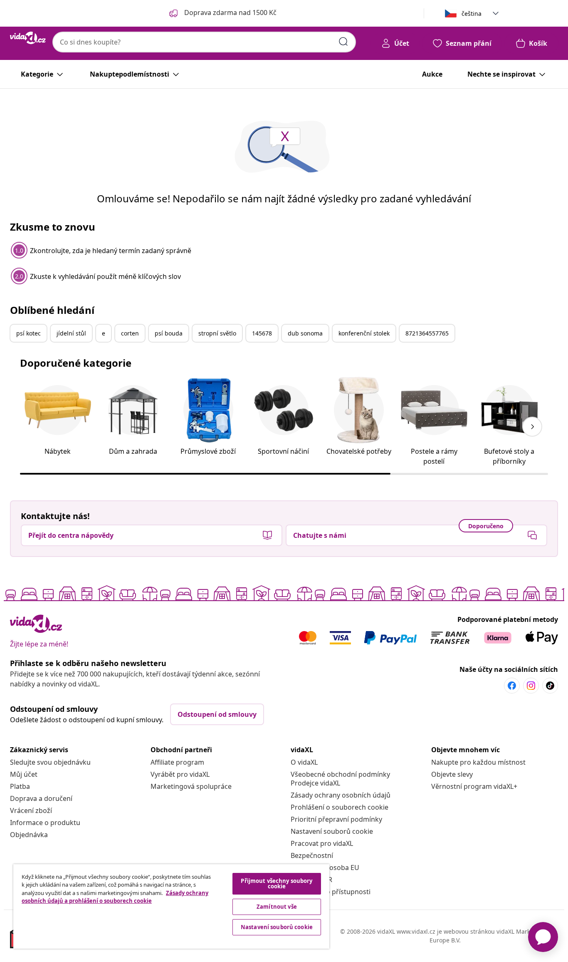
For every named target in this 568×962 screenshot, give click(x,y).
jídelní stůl (71, 333)
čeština (472, 13)
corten (130, 333)
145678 (262, 333)
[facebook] (512, 685)
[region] (171, 906)
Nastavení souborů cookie (332, 831)
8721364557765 (427, 333)
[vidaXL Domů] (28, 38)
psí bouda (169, 333)
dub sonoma (305, 333)
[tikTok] (550, 685)
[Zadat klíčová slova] (343, 41)
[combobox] (204, 42)
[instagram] (531, 685)
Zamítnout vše (277, 906)
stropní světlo (217, 333)
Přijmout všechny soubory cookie (276, 883)
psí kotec (28, 333)
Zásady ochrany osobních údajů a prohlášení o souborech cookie (115, 897)
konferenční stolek (364, 333)
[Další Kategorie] (532, 427)
